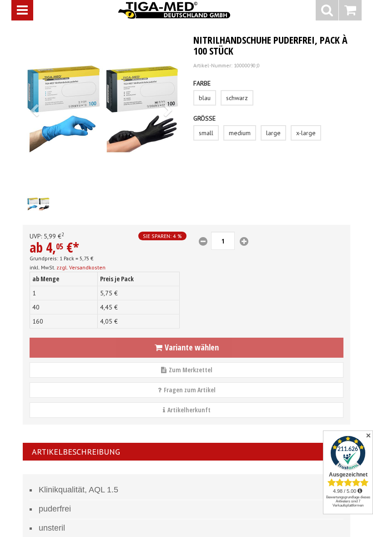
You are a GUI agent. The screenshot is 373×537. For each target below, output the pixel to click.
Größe (204, 118)
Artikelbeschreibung (76, 451)
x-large (306, 133)
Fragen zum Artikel (190, 389)
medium (240, 133)
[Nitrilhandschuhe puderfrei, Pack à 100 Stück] (101, 108)
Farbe (202, 83)
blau (205, 98)
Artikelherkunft (189, 409)
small (206, 133)
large (273, 133)
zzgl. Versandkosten (81, 267)
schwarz (237, 98)
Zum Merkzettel (190, 369)
